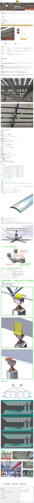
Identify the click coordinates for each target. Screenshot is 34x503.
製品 (3, 11)
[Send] (32, 502)
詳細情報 (5, 43)
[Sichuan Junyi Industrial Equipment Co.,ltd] (17, 1)
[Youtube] (2, 498)
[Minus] (32, 487)
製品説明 (15, 43)
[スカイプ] (3, 23)
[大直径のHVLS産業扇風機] (7, 33)
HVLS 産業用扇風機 (6, 11)
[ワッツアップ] (1, 23)
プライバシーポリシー (3, 501)
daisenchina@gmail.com (5, 20)
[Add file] (20, 502)
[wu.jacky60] (5, 498)
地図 (6, 501)
